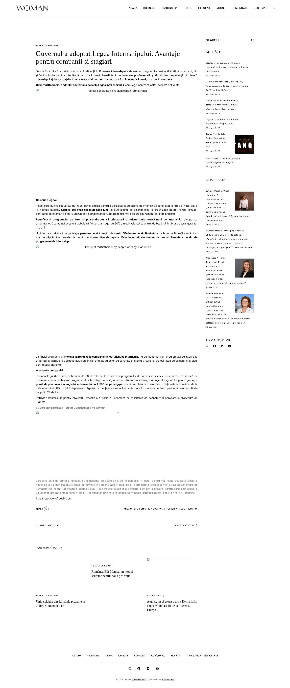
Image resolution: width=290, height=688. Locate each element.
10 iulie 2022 (154, 596)
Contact (123, 655)
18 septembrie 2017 (47, 596)
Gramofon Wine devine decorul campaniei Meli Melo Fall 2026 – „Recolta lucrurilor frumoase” (223, 104)
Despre (76, 655)
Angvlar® (168, 679)
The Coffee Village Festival (202, 655)
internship (170, 509)
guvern (157, 509)
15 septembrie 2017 (47, 46)
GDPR (109, 655)
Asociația (139, 655)
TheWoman (138, 679)
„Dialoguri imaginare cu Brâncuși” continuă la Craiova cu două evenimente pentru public (227, 67)
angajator (130, 509)
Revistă (175, 655)
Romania (192, 509)
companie (144, 509)
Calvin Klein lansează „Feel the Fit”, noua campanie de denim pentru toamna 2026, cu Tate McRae (227, 86)
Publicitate (93, 655)
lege (182, 509)
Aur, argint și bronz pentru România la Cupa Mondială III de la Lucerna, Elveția (172, 606)
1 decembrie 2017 (101, 566)
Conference (158, 655)
